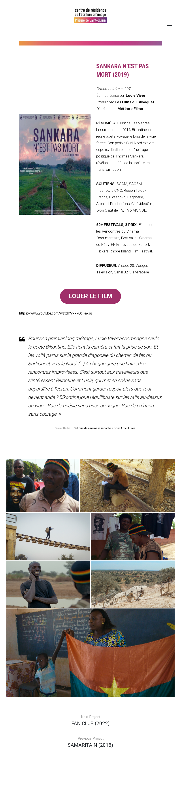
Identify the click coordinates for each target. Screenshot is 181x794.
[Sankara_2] (90, 652)
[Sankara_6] (48, 536)
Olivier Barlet (63, 428)
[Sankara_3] (133, 584)
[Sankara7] (127, 485)
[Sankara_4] (48, 584)
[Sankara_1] (42, 485)
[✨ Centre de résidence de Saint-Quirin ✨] (90, 15)
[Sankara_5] (133, 536)
